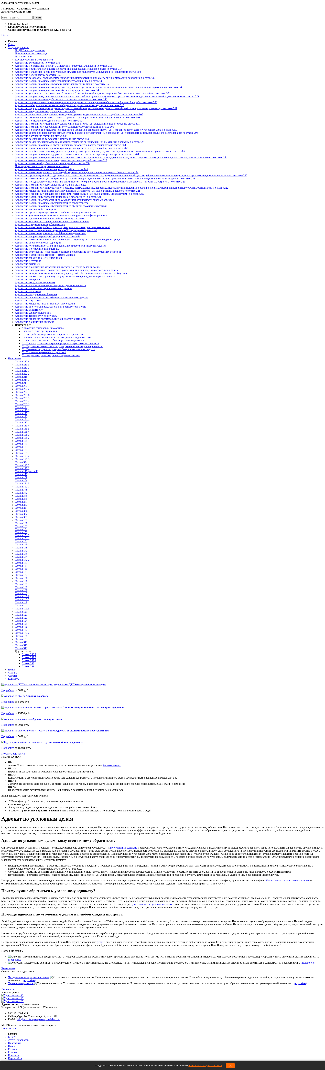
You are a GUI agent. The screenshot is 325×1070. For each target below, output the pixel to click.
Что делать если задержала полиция (28, 977)
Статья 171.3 (22, 483)
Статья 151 (21, 541)
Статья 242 (28, 663)
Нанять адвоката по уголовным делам (288, 880)
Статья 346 (21, 495)
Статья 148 (21, 547)
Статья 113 (21, 602)
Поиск (38, 17)
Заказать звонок (112, 765)
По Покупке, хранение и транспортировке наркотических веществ (60, 343)
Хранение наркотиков (21, 983)
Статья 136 (21, 578)
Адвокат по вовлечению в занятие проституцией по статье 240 (51, 169)
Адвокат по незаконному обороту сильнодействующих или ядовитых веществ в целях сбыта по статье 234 (76, 172)
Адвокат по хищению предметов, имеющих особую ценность (50, 318)
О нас (11, 44)
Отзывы (12, 672)
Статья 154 (21, 529)
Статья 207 (21, 392)
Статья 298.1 (29, 654)
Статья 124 (21, 620)
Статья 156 (21, 523)
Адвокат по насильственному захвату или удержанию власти (50, 285)
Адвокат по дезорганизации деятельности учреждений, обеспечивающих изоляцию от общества (71, 273)
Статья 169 (21, 477)
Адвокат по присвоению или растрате (37, 248)
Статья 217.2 (22, 367)
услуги (101, 942)
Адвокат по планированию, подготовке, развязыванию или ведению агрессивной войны (66, 270)
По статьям (14, 358)
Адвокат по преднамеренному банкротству (40, 224)
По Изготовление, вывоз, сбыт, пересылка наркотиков (53, 340)
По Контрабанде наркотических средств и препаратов (53, 334)
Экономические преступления (39, 331)
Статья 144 (21, 556)
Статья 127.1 (22, 629)
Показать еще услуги (13, 753)
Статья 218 (21, 376)
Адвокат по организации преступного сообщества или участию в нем (55, 212)
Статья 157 (21, 520)
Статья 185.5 (22, 428)
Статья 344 (21, 462)
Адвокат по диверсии (27, 279)
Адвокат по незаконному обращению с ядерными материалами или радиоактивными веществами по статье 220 (79, 193)
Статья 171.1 (22, 465)
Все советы (7, 989)
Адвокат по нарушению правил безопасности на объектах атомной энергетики (61, 206)
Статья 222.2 (22, 373)
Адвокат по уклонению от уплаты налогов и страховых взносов (52, 221)
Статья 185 (21, 440)
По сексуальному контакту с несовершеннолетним (51, 355)
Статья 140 (21, 568)
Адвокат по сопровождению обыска (43, 328)
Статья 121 (21, 614)
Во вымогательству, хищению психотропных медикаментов (56, 337)
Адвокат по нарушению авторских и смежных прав (45, 254)
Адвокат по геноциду (27, 263)
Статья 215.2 (22, 379)
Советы (12, 675)
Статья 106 (21, 581)
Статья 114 (21, 605)
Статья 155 (21, 526)
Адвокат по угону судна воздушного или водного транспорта (50, 306)
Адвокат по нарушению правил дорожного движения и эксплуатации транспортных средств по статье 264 (77, 154)
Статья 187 (21, 422)
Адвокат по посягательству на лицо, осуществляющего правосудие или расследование (65, 276)
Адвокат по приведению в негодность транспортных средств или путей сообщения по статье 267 (71, 148)
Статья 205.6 (22, 395)
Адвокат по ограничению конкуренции (38, 242)
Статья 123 (21, 617)
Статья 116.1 (22, 608)
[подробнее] (15, 959)
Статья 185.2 (22, 437)
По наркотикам (23, 56)
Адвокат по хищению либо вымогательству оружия (45, 303)
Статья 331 (21, 517)
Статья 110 (21, 593)
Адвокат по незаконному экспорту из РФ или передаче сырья (50, 233)
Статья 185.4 (22, 431)
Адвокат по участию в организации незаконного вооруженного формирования (61, 215)
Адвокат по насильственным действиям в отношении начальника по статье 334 (61, 99)
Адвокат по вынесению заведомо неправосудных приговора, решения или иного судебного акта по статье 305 (79, 114)
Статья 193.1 (22, 410)
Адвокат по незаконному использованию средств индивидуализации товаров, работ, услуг (67, 239)
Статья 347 (21, 492)
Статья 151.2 (22, 535)
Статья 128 (21, 636)
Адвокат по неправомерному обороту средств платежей (47, 236)
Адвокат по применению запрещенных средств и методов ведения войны (58, 267)
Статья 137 (21, 575)
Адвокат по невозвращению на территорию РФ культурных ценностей (56, 230)
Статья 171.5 (22, 459)
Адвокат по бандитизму (29, 309)
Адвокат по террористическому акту (36, 315)
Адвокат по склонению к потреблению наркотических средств (51, 297)
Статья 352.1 (22, 486)
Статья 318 (21, 645)
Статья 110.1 (22, 596)
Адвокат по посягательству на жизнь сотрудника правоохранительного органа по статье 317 (68, 68)
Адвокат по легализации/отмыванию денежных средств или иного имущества (60, 245)
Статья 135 (21, 639)
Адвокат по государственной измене (36, 294)
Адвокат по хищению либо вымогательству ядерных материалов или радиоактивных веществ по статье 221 (77, 190)
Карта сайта (15, 1058)
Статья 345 (21, 498)
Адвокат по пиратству (28, 300)
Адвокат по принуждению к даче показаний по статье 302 (48, 120)
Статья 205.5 (22, 398)
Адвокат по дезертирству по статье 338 (37, 62)
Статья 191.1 (22, 419)
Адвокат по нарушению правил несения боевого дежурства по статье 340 (57, 90)
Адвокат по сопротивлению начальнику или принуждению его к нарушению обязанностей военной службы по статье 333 (86, 102)
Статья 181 (21, 450)
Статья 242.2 (29, 657)
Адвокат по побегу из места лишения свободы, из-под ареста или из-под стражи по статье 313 (69, 105)
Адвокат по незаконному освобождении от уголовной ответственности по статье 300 (64, 126)
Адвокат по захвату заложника (33, 312)
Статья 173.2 (22, 456)
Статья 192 (21, 416)
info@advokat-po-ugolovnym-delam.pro (38, 1019)
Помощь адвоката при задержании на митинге (42, 166)
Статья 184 (21, 443)
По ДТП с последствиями (30, 50)
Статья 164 (21, 480)
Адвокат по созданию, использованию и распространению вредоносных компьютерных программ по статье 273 (80, 141)
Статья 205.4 (22, 401)
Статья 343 (21, 501)
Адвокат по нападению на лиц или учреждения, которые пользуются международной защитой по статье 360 (78, 71)
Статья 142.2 (22, 559)
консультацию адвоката (123, 847)
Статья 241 (28, 666)
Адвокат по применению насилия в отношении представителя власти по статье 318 (63, 65)
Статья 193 (21, 413)
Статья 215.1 (22, 382)
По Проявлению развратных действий (44, 352)
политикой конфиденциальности (205, 1065)
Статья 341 (21, 507)
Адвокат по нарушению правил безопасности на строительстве (51, 202)
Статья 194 (21, 407)
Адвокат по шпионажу (28, 291)
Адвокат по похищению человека (34, 321)
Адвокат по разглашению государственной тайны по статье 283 (52, 138)
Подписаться (8, 1028)
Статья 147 (21, 550)
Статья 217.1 (22, 370)
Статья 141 (21, 565)
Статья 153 (21, 532)
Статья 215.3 (22, 364)
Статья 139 (21, 571)
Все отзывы (8, 968)
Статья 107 (21, 584)
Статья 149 (21, 544)
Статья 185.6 (22, 425)
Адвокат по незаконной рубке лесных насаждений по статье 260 (52, 163)
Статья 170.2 (22, 468)
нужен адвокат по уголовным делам (151, 904)
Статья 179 (21, 453)
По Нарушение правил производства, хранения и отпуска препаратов (62, 346)
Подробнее (7, 690)
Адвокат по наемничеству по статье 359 (38, 74)
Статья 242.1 (29, 660)
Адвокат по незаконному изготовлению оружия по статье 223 (50, 184)
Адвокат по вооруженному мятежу (35, 282)
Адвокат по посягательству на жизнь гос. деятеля (43, 288)
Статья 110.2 (22, 599)
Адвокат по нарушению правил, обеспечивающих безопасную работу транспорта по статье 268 (70, 145)
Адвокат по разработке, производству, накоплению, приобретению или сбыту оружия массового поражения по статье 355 (85, 77)
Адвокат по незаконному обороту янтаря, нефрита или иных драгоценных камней (62, 227)
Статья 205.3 (22, 404)
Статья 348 (21, 489)
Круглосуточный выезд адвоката (34, 59)
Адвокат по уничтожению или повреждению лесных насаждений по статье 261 (61, 160)
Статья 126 (21, 626)
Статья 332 (21, 514)
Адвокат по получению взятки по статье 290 (41, 135)
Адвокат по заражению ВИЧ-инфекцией (38, 257)
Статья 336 (21, 510)
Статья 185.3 (22, 434)
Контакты (13, 678)
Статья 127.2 (22, 632)
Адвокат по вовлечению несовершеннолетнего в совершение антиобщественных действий (68, 251)
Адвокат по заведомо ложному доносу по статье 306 (45, 111)
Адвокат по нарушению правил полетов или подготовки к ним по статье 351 (59, 80)
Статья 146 (21, 553)
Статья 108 (21, 587)
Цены (11, 669)
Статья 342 (21, 504)
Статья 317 (21, 648)
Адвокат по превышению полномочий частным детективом (49, 218)
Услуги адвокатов (18, 47)
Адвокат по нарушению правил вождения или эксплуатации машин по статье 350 (62, 84)
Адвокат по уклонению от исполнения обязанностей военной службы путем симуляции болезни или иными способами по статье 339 (92, 93)
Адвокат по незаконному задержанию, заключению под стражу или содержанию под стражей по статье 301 (77, 123)
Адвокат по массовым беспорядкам (35, 209)
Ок (230, 1065)
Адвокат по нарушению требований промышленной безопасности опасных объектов (64, 199)
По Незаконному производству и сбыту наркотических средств (58, 349)
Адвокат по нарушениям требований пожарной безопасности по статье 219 (58, 196)
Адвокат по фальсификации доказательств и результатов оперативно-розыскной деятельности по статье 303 (77, 117)
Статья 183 (21, 446)
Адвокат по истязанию (28, 260)
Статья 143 (21, 562)
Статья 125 (21, 623)
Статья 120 (21, 611)
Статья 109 (21, 590)
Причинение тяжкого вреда (31, 53)
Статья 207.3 (22, 385)
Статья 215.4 (22, 361)
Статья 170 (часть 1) (26, 471)
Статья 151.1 (22, 538)
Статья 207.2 (22, 389)
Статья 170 (21, 474)
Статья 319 (21, 642)
